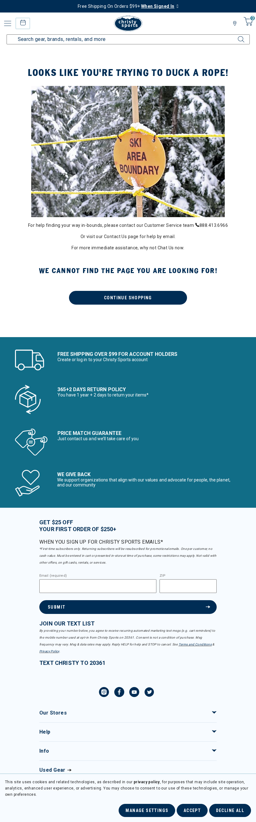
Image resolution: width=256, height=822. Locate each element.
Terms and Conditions (195, 644)
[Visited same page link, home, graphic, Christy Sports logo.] (128, 23)
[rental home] (22, 23)
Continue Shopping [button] (128, 297)
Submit (56, 607)
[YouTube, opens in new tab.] (134, 693)
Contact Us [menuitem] (115, 236)
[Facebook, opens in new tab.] (119, 693)
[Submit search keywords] (236, 35)
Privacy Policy (49, 651)
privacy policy (147, 782)
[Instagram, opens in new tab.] (104, 693)
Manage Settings (147, 810)
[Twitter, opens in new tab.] (149, 693)
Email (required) (53, 576)
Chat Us (166, 247)
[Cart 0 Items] (247, 26)
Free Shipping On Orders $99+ (126, 6)
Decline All (230, 810)
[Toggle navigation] (8, 23)
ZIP (162, 576)
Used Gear (52, 770)
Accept (192, 810)
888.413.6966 (213, 225)
